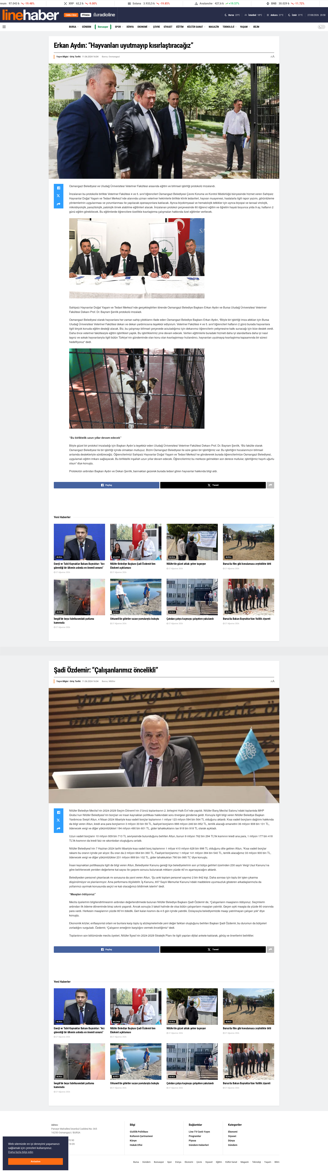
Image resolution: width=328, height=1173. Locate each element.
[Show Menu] (4, 27)
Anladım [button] (35, 1161)
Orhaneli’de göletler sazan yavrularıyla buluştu (134, 618)
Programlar (195, 1136)
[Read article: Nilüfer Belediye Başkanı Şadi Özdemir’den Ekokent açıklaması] (135, 542)
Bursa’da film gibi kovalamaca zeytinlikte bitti (247, 563)
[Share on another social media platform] (58, 204)
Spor (118, 26)
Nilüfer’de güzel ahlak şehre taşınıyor (186, 563)
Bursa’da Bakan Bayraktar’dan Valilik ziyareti (246, 618)
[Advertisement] (164, 502)
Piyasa (192, 1140)
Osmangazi (114, 56)
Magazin (214, 26)
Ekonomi (142, 26)
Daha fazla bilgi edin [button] (20, 1152)
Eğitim (179, 26)
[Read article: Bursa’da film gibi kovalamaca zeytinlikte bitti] (248, 542)
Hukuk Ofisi (136, 1145)
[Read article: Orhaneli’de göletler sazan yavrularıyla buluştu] (135, 597)
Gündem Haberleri (199, 1145)
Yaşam (244, 26)
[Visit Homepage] (31, 15)
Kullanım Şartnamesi (141, 1136)
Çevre (156, 26)
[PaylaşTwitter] (58, 196)
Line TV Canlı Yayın (199, 1131)
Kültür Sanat (195, 26)
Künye (133, 1140)
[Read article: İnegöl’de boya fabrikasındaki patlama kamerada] (79, 597)
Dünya (130, 26)
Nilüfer (116, 557)
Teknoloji (228, 26)
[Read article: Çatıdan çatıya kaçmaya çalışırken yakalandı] (192, 597)
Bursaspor (103, 26)
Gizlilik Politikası (139, 1131)
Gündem (86, 26)
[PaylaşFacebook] (58, 188)
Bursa (72, 26)
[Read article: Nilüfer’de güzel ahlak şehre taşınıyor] (192, 542)
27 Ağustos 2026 (62, 572)
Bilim (256, 26)
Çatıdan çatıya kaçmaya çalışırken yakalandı (190, 618)
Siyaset (168, 26)
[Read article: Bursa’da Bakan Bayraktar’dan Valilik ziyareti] (248, 597)
